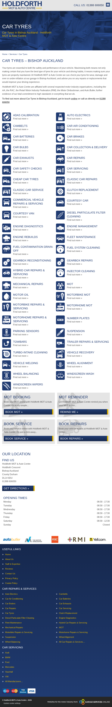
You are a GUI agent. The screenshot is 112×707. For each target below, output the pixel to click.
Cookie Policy (11, 583)
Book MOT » (14, 411)
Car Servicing (65, 608)
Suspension (10, 637)
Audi (7, 653)
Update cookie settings (12, 703)
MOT (61, 627)
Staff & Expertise (12, 564)
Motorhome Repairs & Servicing (73, 632)
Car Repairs (10, 608)
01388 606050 (89, 5)
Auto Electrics (11, 594)
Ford (7, 662)
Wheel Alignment (66, 637)
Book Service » (16, 438)
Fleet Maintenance (13, 623)
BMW (7, 657)
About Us (9, 559)
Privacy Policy (11, 578)
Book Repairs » (71, 438)
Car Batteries (65, 599)
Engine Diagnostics (67, 618)
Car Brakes (10, 603)
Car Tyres (9, 613)
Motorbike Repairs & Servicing (18, 632)
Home (8, 554)
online (74, 99)
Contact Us (10, 574)
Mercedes (9, 667)
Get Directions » (16, 488)
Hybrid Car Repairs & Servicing (73, 623)
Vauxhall (9, 672)
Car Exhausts (65, 603)
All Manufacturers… (14, 681)
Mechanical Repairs (14, 627)
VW (6, 677)
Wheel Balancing (12, 642)
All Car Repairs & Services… (72, 642)
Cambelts (63, 594)
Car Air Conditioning (14, 599)
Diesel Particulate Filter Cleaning (19, 618)
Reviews (9, 569)
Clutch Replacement (68, 613)
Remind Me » (69, 411)
